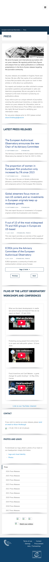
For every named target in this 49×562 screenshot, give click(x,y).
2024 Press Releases (13, 480)
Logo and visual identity (16, 454)
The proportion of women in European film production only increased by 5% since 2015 (21, 169)
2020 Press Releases (13, 497)
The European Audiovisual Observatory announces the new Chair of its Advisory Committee (22, 143)
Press (6, 467)
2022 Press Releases (13, 489)
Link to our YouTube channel (24, 406)
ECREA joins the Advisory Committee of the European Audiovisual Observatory (20, 251)
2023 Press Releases (13, 484)
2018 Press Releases (13, 506)
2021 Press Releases (13, 493)
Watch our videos (26, 524)
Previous (15, 276)
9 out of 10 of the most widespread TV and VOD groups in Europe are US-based (24, 226)
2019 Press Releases (13, 502)
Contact (38, 541)
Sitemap (27, 544)
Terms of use (27, 541)
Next (34, 276)
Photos (10, 457)
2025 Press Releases (13, 476)
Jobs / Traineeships (34, 546)
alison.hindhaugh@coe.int (14, 117)
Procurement (38, 544)
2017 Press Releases (13, 510)
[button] (24, 270)
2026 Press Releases (13, 471)
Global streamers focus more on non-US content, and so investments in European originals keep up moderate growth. (24, 198)
